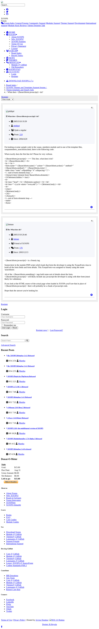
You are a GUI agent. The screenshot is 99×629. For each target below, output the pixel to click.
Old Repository (17, 67)
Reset (15, 328)
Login (13, 74)
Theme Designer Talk (36, 25)
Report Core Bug (13, 589)
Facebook (10, 600)
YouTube (10, 606)
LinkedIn (10, 602)
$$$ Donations (12, 575)
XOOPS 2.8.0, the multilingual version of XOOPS (25, 428)
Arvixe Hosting (41, 620)
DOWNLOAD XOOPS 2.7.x (20, 81)
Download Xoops (13, 532)
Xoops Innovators (13, 500)
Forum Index (9, 23)
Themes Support (67, 23)
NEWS (11, 58)
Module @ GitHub (19, 65)
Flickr (8, 604)
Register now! (42, 330)
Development (80, 23)
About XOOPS (17, 37)
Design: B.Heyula (49, 624)
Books (8, 515)
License (14, 48)
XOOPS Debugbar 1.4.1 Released (19, 397)
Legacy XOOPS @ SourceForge (19, 563)
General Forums (21, 23)
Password (5, 320)
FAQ (8, 517)
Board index (11, 85)
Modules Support (53, 23)
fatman (16, 239)
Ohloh (8, 609)
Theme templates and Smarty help (20, 90)
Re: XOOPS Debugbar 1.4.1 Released (20, 356)
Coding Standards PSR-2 (16, 565)
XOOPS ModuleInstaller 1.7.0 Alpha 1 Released (24, 439)
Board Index (16, 53)
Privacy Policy (19, 620)
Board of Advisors (13, 498)
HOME (12, 32)
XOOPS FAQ (14, 69)
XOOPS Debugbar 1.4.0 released (19, 449)
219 (21, 134)
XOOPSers (10, 502)
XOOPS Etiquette (13, 505)
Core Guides (11, 520)
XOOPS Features (18, 41)
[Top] (91, 207)
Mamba (22, 361)
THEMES (12, 60)
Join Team (10, 578)
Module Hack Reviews (17, 25)
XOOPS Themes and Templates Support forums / (26, 87)
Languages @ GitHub (15, 539)
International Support (14, 544)
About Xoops (11, 493)
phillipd (16, 126)
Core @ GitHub (12, 554)
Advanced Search (8, 345)
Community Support (37, 23)
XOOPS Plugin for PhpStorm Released (21, 376)
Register (14, 76)
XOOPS (12, 34)
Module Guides (12, 522)
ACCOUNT (14, 72)
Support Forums (12, 541)
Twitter (9, 611)
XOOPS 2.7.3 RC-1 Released (17, 387)
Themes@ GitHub (13, 537)
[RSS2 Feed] (57, 620)
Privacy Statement (18, 46)
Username (5, 314)
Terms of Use (6, 620)
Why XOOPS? (17, 39)
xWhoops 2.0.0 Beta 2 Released (18, 407)
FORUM (13, 51)
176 (21, 248)
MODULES (14, 62)
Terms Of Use (17, 44)
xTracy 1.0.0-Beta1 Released (17, 418)
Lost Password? (56, 330)
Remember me (10, 325)
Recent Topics (17, 55)
